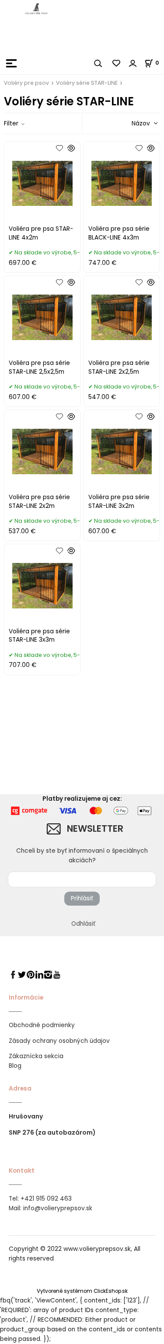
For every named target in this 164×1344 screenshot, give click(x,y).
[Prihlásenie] (133, 63)
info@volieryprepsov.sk (57, 1208)
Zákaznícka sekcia (36, 1056)
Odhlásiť (83, 924)
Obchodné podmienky (42, 1025)
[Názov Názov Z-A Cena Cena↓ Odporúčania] (132, 123)
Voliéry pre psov (26, 83)
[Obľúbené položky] (117, 63)
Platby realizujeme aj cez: (82, 799)
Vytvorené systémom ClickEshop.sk (82, 1291)
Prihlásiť (82, 898)
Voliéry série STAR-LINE (87, 83)
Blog (15, 1066)
